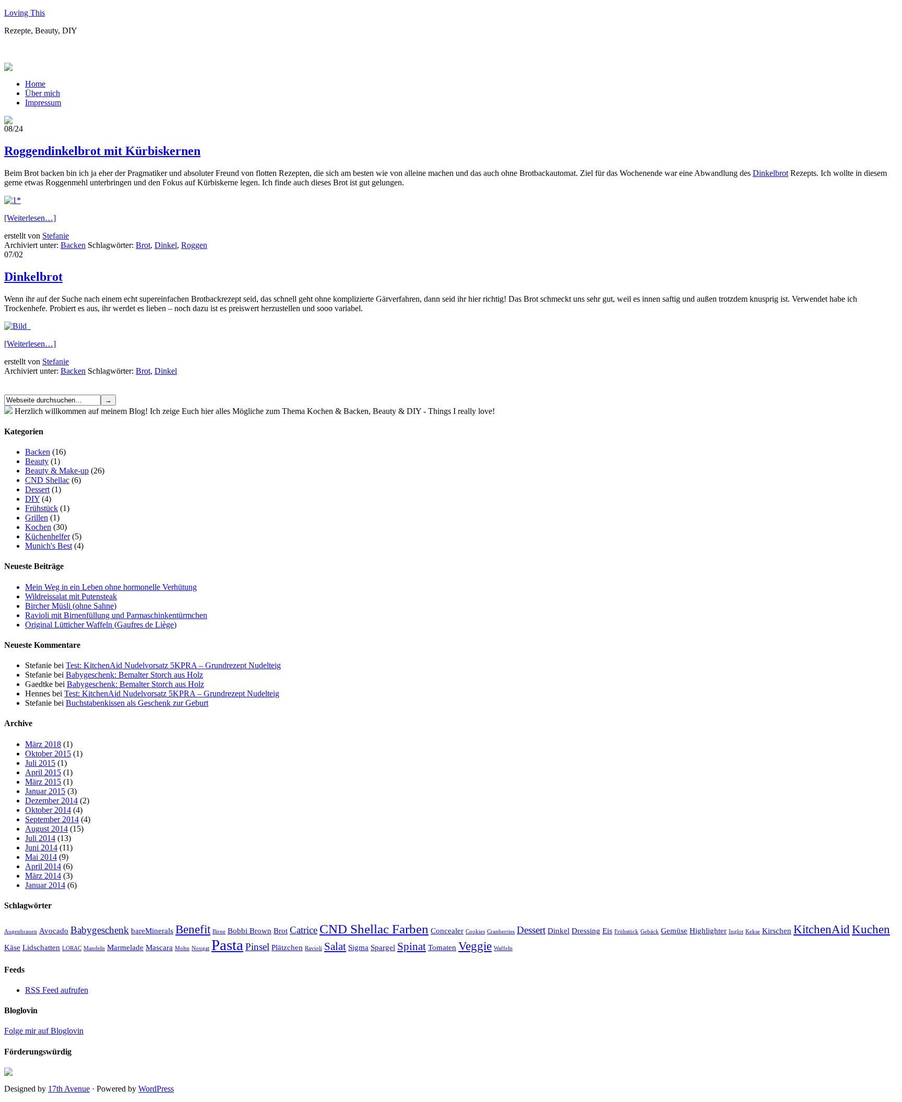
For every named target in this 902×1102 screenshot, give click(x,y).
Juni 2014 (41, 847)
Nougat (200, 948)
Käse (12, 947)
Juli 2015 (40, 763)
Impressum (43, 102)
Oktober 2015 (48, 753)
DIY (32, 498)
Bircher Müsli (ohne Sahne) (70, 605)
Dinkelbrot (770, 173)
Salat (335, 946)
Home (35, 83)
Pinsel (257, 946)
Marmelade (125, 947)
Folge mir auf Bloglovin (44, 1030)
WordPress (156, 1088)
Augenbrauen (20, 931)
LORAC (71, 948)
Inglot (736, 931)
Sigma (358, 947)
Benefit (192, 929)
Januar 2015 (45, 791)
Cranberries (501, 931)
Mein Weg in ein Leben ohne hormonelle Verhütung (111, 587)
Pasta (227, 945)
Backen (73, 245)
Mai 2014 (41, 856)
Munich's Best (48, 545)
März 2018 (43, 744)
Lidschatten (41, 947)
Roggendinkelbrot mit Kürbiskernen (102, 151)
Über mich (42, 93)
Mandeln (94, 948)
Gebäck (649, 931)
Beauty (37, 461)
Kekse (752, 931)
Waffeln (503, 948)
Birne (218, 931)
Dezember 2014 (51, 800)
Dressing (586, 930)
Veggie (475, 946)
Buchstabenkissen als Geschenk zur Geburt (137, 702)
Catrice (303, 930)
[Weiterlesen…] (30, 218)
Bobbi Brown (249, 930)
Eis (607, 930)
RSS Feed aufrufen (56, 990)
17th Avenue (69, 1088)
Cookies (475, 931)
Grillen (36, 517)
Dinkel (166, 245)
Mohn (182, 948)
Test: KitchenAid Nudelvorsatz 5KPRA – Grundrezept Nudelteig (173, 665)
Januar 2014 (45, 885)
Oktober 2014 (48, 809)
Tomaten (442, 947)
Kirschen (776, 930)
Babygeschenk (99, 930)
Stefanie (55, 235)
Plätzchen (287, 947)
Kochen (38, 527)
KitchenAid (821, 929)
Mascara (159, 947)
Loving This (24, 12)
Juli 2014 (40, 838)
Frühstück (41, 508)
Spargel (383, 947)
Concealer (447, 930)
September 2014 (52, 819)
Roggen (194, 245)
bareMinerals (152, 930)
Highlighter (708, 930)
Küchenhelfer (47, 536)
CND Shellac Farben (374, 928)
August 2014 (46, 828)
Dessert (37, 489)
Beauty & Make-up (57, 470)
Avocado (53, 930)
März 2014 (43, 875)
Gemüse (674, 930)
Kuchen (871, 929)
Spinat (411, 946)
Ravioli (313, 948)
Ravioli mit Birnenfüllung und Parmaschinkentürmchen (116, 615)
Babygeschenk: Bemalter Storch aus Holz (134, 674)
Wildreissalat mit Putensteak (71, 596)
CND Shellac (47, 480)
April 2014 (43, 866)
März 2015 (43, 781)
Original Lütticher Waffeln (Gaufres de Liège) (100, 624)
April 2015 (43, 772)
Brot (143, 245)
